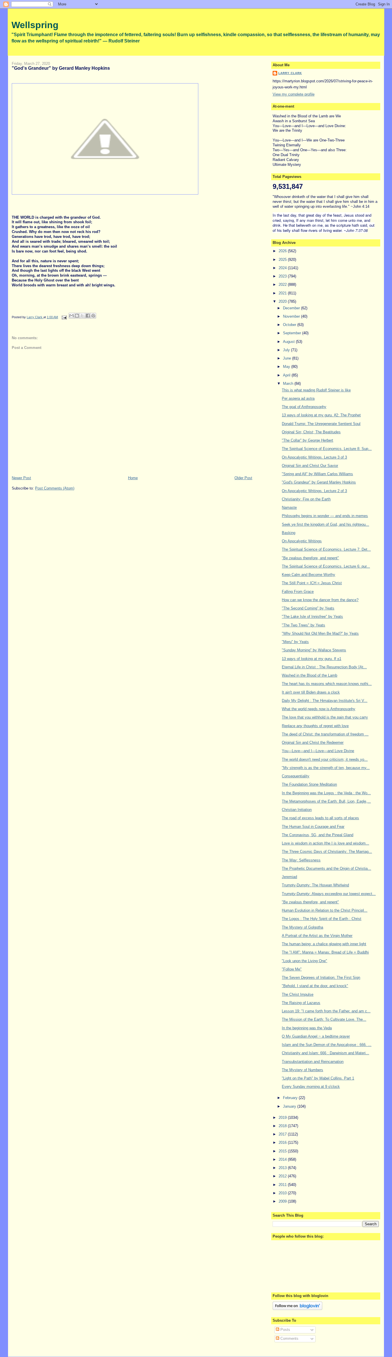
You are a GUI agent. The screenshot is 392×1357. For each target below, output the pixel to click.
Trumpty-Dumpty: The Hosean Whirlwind (315, 885)
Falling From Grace (298, 591)
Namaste (289, 507)
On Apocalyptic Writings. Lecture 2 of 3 (314, 491)
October (290, 325)
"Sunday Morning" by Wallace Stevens (314, 650)
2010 (283, 1193)
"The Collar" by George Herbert (307, 440)
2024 (283, 268)
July (287, 350)
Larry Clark (290, 73)
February (291, 1098)
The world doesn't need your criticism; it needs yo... (325, 759)
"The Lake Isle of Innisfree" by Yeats (312, 616)
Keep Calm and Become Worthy (308, 574)
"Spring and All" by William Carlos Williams (317, 474)
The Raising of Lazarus (301, 1003)
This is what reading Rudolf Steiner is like (316, 390)
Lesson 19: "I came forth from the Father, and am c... (326, 1011)
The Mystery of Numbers (302, 1070)
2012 (283, 1176)
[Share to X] (82, 316)
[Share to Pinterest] (93, 316)
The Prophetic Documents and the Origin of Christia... (326, 868)
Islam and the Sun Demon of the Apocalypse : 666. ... (326, 1044)
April (287, 375)
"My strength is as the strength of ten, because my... (326, 768)
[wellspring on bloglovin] (297, 1308)
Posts (284, 1329)
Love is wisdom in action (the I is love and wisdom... (325, 843)
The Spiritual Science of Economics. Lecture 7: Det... (326, 549)
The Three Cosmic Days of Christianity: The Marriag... (327, 851)
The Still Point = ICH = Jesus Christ (312, 583)
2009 (283, 1201)
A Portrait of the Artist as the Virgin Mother (317, 935)
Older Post (243, 478)
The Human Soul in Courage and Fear (313, 826)
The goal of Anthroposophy (304, 407)
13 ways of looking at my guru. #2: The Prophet (321, 415)
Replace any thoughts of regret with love (315, 726)
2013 (283, 1168)
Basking (288, 533)
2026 (283, 251)
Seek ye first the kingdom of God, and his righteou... (325, 524)
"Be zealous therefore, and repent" (310, 558)
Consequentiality (295, 776)
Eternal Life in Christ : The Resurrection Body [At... (324, 667)
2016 (283, 1142)
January (290, 1106)
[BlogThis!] (77, 316)
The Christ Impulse (297, 994)
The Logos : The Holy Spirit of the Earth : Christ (321, 919)
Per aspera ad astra (298, 398)
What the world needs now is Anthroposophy (318, 709)
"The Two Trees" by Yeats (303, 625)
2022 (283, 284)
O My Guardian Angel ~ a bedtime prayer (316, 1036)
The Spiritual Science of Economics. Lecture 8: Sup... (327, 448)
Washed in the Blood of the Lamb (309, 675)
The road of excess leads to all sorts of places (320, 818)
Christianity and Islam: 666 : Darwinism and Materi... (325, 1053)
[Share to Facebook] (88, 316)
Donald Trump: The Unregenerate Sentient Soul (321, 424)
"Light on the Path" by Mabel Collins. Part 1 (318, 1078)
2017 (283, 1134)
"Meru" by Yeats (295, 642)
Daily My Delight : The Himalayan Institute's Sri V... (324, 700)
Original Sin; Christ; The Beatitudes (311, 432)
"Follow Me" (292, 969)
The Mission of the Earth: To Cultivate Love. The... (324, 1019)
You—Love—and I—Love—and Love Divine (318, 751)
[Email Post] (64, 317)
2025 (283, 259)
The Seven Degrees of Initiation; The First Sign (321, 977)
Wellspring (35, 25)
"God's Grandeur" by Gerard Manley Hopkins (319, 482)
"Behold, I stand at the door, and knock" (315, 986)
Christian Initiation (297, 809)
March (288, 383)
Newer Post (21, 478)
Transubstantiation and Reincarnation (313, 1061)
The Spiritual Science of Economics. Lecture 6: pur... (326, 566)
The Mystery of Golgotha (302, 927)
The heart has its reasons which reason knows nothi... (327, 684)
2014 (283, 1159)
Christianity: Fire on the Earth (306, 499)
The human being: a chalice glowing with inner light (324, 944)
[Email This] (71, 316)
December (292, 308)
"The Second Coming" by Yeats (308, 608)
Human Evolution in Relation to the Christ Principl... (324, 910)
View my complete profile (294, 94)
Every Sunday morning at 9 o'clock (311, 1086)
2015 (283, 1151)
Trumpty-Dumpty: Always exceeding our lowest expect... (329, 894)
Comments (288, 1338)
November (292, 316)
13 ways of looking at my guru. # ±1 (311, 659)
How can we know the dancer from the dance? (320, 600)
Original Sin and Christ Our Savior (310, 465)
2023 (283, 276)
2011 (283, 1185)
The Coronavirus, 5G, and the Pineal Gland (317, 835)
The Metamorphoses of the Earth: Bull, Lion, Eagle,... (326, 801)
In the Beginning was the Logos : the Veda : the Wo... (326, 793)
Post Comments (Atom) (54, 488)
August (289, 341)
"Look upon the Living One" (304, 961)
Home (133, 478)
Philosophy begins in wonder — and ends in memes (325, 516)
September (292, 333)
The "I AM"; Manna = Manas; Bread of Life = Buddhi (325, 952)
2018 (283, 1126)
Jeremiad (289, 877)
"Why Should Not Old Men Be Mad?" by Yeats (320, 633)
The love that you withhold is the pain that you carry (325, 717)
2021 (283, 293)
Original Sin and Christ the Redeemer (313, 742)
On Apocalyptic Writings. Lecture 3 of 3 (314, 457)
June (287, 358)
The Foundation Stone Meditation (309, 784)
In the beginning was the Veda (307, 1028)
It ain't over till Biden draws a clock (311, 692)
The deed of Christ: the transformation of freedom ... (325, 734)
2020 (283, 301)
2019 (283, 1117)
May (287, 366)
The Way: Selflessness (301, 860)
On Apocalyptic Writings (302, 541)
